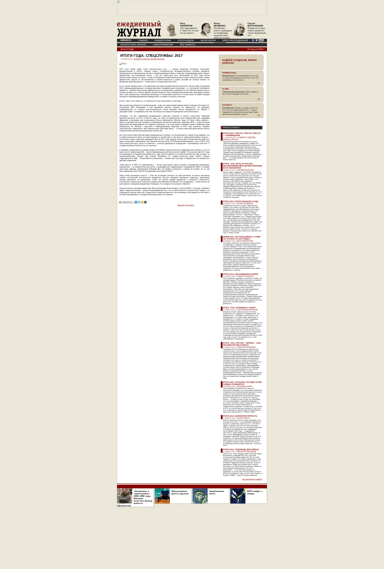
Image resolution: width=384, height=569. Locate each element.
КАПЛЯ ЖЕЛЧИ (208, 40)
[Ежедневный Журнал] (139, 36)
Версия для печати (186, 205)
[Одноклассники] (142, 202)
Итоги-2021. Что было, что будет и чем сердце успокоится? (242, 383)
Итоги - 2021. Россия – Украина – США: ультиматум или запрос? (242, 344)
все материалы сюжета (252, 479)
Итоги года (127, 49)
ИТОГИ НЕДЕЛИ (186, 40)
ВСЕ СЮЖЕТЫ (187, 44)
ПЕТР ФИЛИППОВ (245, 241)
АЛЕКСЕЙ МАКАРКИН (246, 347)
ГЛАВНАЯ (143, 40)
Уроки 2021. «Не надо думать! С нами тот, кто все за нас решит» (241, 238)
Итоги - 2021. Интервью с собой (239, 308)
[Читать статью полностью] (241, 83)
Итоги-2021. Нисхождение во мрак (240, 274)
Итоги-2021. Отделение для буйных (241, 449)
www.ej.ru (125, 40)
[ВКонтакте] (136, 202)
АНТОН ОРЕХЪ (243, 418)
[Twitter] (139, 202)
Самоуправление (163, 44)
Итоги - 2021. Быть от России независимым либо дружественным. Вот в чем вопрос (242, 166)
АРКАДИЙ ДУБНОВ (245, 170)
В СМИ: (225, 89)
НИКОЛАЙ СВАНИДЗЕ (246, 452)
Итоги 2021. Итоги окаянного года (240, 201)
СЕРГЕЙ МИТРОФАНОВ (247, 310)
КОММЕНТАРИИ (162, 40)
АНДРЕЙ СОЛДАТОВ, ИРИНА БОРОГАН (149, 59)
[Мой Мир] (145, 202)
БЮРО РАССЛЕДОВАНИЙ (235, 40)
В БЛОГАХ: (227, 105)
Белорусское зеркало (133, 44)
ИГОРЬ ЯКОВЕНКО (245, 204)
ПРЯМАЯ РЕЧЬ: (229, 73)
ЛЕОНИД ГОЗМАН (244, 386)
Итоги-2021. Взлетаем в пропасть (240, 416)
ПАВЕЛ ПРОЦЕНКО (245, 276)
